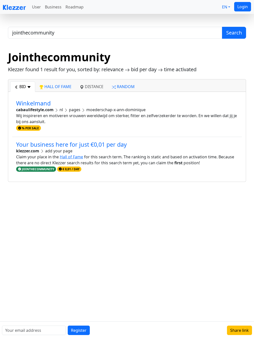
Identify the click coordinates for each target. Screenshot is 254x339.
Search (234, 32)
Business (53, 7)
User (36, 7)
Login (242, 6)
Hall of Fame (71, 157)
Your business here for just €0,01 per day (71, 144)
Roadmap (74, 7)
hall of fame (57, 86)
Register (79, 330)
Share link (239, 330)
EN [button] (224, 7)
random (125, 86)
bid (22, 86)
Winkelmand (33, 103)
